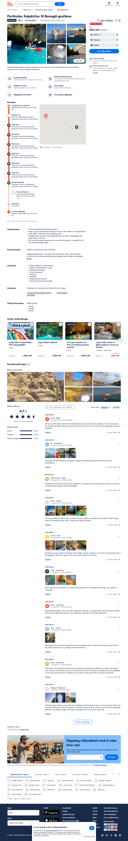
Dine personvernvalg (69, 821)
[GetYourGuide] (10, 4)
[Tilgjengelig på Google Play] (51, 812)
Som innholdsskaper (110, 814)
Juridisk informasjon (68, 814)
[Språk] (109, 2)
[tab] (19, 774)
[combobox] (35, 4)
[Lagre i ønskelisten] (31, 324)
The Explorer (96, 827)
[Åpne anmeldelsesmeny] (119, 419)
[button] (27, 20)
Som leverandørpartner (111, 811)
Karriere (95, 814)
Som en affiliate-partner (111, 817)
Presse (95, 821)
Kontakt (65, 811)
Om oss (95, 811)
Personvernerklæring (100, 765)
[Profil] (117, 2)
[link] (20, 340)
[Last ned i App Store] (51, 820)
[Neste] (120, 340)
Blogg (94, 817)
